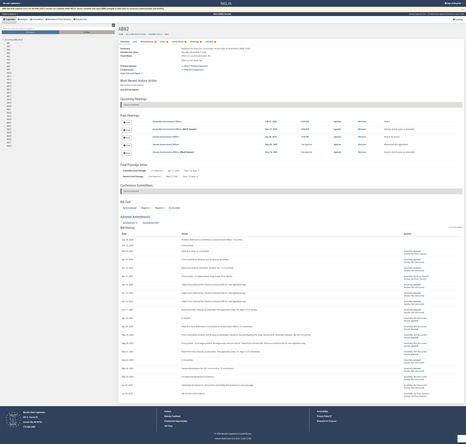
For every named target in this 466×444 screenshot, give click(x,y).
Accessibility (322, 411)
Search (31, 32)
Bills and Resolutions (136, 34)
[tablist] (291, 221)
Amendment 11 (130, 223)
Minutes (362, 121)
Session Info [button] (81, 19)
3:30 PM (305, 136)
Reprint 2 (159, 208)
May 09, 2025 (271, 144)
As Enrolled (174, 208)
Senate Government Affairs (166, 136)
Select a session (9, 14)
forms (25, 9)
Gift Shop (168, 426)
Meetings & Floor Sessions (59, 19)
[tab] (125, 41)
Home (120, 34)
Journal (417, 251)
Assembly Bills (155, 34)
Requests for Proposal (326, 421)
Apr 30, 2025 (271, 136)
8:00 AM (305, 129)
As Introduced (129, 208)
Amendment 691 (151, 223)
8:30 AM (305, 121)
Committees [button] (37, 19)
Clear (87, 32)
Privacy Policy (323, 416)
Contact (167, 411)
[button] (195, 66)
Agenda (337, 121)
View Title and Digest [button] (130, 73)
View (127, 122)
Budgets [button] (24, 19)
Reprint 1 (145, 208)
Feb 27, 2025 (271, 121)
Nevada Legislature (11, 3)
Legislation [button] (10, 19)
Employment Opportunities (175, 421)
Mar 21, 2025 (271, 129)
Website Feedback (172, 416)
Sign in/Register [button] (454, 3)
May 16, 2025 (271, 152)
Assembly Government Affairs (167, 121)
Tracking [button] (459, 19)
